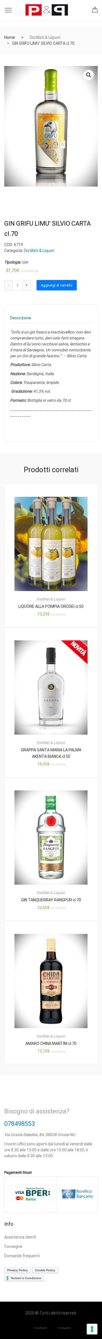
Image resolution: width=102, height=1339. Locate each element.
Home (9, 37)
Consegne (13, 1246)
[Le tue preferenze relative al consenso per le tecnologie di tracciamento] (92, 1329)
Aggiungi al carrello (57, 285)
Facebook (40, 1327)
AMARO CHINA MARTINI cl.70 (51, 1043)
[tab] (20, 320)
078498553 (19, 1123)
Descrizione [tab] (20, 318)
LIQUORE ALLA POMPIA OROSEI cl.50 (51, 606)
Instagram (64, 1327)
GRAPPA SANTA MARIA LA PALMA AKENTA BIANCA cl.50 (51, 753)
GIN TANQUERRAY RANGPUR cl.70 (51, 900)
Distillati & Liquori (45, 37)
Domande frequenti (22, 1256)
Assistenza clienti (20, 1237)
